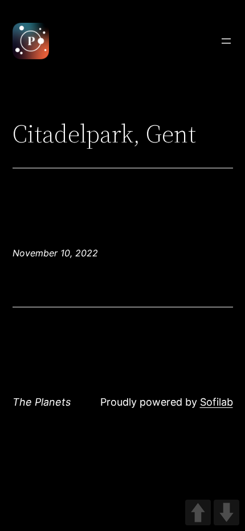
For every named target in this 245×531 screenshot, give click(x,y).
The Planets (42, 402)
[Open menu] (226, 41)
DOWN (226, 512)
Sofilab (216, 402)
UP (198, 512)
